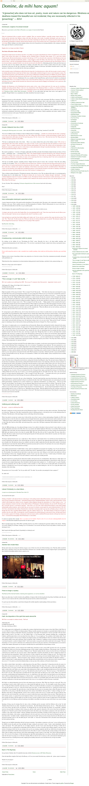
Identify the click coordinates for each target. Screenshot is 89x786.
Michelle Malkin (74, 137)
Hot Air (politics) (74, 125)
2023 (72, 184)
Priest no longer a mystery (10, 590)
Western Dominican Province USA (79, 388)
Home (34, 772)
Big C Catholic (74, 93)
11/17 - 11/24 (76, 218)
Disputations (74, 109)
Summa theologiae (75, 158)
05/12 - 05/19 (76, 298)
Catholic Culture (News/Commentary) (79, 99)
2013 (72, 204)
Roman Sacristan (75, 151)
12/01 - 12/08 (76, 214)
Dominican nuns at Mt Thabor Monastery (41, 753)
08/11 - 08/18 (76, 246)
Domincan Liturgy (75, 110)
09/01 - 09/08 (76, 240)
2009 (72, 343)
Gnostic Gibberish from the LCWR (12, 127)
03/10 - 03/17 (76, 316)
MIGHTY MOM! (74, 140)
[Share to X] (20, 121)
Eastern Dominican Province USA (79, 379)
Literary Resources (75, 402)
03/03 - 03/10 (76, 319)
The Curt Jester (74, 162)
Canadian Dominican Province (78, 376)
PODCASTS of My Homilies (77, 148)
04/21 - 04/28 (76, 304)
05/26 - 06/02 (76, 294)
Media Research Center (76, 135)
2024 (72, 182)
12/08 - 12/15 (76, 212)
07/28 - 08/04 (76, 276)
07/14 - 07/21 (76, 280)
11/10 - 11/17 (76, 220)
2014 (72, 202)
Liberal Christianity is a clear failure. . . (14, 489)
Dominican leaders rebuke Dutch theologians (15, 91)
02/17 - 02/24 (76, 323)
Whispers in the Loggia (76, 172)
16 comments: (11, 193)
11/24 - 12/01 (76, 216)
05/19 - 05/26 (76, 296)
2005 (72, 352)
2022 (72, 186)
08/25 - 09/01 (76, 242)
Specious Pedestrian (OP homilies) (79, 155)
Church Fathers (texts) (76, 104)
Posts (72, 66)
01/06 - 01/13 (76, 335)
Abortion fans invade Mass (10, 544)
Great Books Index (75, 399)
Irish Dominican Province (77, 383)
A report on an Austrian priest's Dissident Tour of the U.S (15, 492)
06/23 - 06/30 (76, 286)
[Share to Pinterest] (23, 121)
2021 (72, 188)
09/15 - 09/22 (76, 236)
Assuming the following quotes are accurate (12, 130)
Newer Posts (5, 772)
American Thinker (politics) (77, 90)
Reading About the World (77, 409)
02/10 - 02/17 (76, 325)
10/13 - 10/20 (76, 228)
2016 (72, 198)
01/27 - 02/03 (76, 329)
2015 (72, 200)
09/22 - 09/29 (76, 234)
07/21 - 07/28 (76, 278)
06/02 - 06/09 (76, 292)
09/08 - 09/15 (76, 238)
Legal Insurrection (75, 132)
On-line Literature (75, 404)
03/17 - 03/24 (76, 314)
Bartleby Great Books (76, 393)
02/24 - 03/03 (76, 321)
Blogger (72, 783)
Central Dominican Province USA (79, 378)
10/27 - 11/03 (76, 224)
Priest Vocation (74, 149)
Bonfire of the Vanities (76, 95)
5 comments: (11, 121)
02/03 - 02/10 (76, 327)
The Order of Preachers (76, 386)
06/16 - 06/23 (76, 288)
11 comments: (11, 232)
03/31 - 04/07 (76, 310)
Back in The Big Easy (9, 750)
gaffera (62, 783)
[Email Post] (16, 121)
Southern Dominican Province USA (79, 385)
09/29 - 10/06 (76, 232)
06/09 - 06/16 (76, 290)
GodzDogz (73, 121)
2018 (72, 194)
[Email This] (18, 121)
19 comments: (12, 273)
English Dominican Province (77, 381)
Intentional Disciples (75, 128)
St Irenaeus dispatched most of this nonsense (29, 183)
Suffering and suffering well (10, 404)
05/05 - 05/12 (76, 300)
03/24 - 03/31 (76, 312)
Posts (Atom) (11, 774)
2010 (72, 341)
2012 (72, 337)
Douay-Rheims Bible (76, 112)
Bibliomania (74, 395)
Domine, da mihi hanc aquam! (30, 5)
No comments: (11, 538)
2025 (72, 180)
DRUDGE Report (75, 114)
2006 (72, 349)
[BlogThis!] (19, 121)
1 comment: (10, 400)
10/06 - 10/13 (76, 230)
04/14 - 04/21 (76, 306)
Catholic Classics (75, 397)
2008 (72, 345)
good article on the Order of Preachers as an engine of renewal (22, 30)
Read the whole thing (9, 224)
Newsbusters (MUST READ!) (78, 142)
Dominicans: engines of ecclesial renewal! (15, 27)
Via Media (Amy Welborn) (77, 167)
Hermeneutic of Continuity (77, 123)
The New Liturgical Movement (78, 163)
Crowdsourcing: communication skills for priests (17, 238)
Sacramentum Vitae (75, 153)
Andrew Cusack (74, 91)
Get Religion (74, 119)
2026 (72, 178)
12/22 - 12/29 (76, 208)
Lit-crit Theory (74, 401)
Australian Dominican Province (78, 374)
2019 (72, 192)
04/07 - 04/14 (76, 308)
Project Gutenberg (75, 408)
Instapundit (73, 126)
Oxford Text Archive (75, 406)
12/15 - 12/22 (76, 210)
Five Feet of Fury (75, 117)
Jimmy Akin (73, 130)
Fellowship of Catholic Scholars (78, 116)
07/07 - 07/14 (76, 282)
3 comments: (11, 610)
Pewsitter (73, 146)
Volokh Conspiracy (75, 169)
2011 (72, 339)
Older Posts (62, 772)
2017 (72, 196)
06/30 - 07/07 (76, 284)
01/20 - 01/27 (76, 331)
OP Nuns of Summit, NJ (76, 144)
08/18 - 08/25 (76, 244)
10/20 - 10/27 (76, 226)
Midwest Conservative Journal (78, 139)
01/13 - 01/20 (76, 333)
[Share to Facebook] (21, 121)
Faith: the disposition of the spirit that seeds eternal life (19, 616)
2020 (72, 190)
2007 (72, 347)
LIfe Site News (74, 133)
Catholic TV (73, 100)
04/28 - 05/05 (76, 302)
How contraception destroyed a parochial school (17, 199)
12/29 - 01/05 (76, 206)
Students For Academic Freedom (78, 156)
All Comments (74, 68)
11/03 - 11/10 (76, 222)
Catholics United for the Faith (77, 102)
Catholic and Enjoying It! (76, 97)
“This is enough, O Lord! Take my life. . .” (14, 279)
